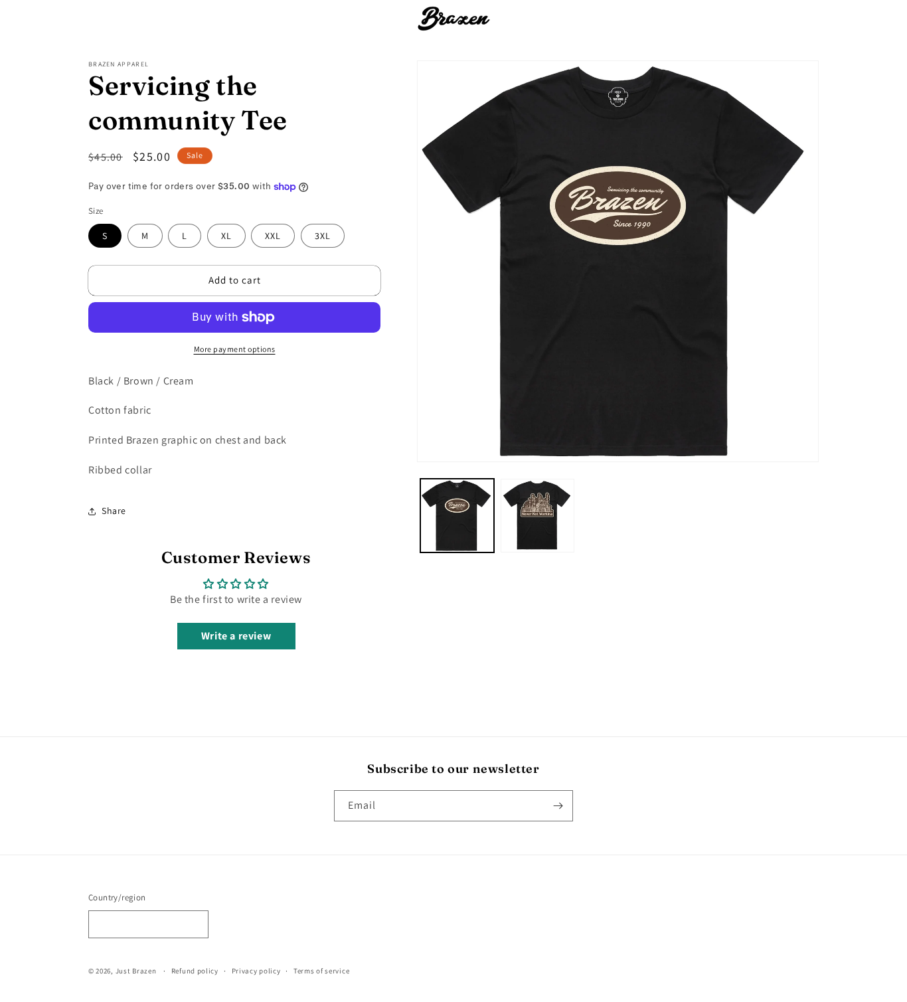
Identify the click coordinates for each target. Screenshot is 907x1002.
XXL (273, 236)
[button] (269, 18)
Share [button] (114, 511)
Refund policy (194, 970)
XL (226, 236)
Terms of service (321, 970)
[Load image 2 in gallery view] (537, 515)
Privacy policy (256, 970)
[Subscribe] (557, 805)
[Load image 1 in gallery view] (457, 515)
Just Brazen (136, 970)
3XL (323, 236)
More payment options (235, 349)
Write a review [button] (236, 636)
